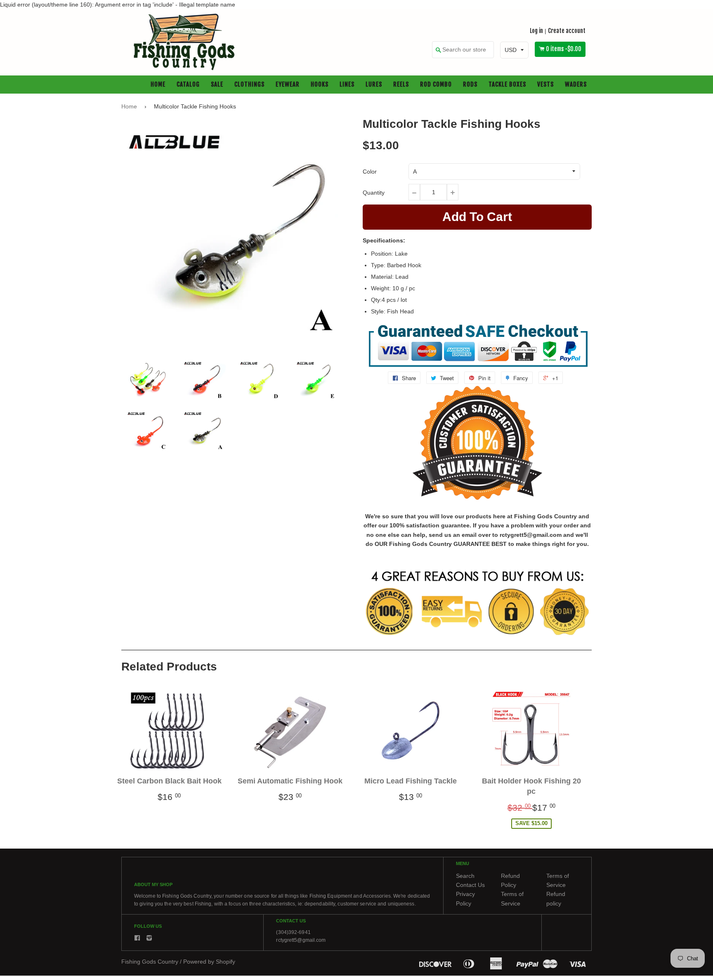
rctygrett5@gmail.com (301, 940)
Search (465, 876)
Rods (470, 85)
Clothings (249, 85)
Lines (347, 85)
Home (158, 85)
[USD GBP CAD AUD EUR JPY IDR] (514, 50)
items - (563, 49)
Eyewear (288, 85)
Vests (545, 85)
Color (370, 171)
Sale (217, 85)
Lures (374, 85)
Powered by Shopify (209, 961)
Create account (567, 30)
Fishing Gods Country (149, 961)
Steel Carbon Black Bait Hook (169, 781)
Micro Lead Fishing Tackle (410, 781)
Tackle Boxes (507, 85)
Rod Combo (436, 85)
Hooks (319, 85)
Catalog (188, 85)
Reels (401, 85)
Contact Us (470, 885)
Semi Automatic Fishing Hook (290, 781)
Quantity (374, 192)
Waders (576, 85)
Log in (536, 30)
